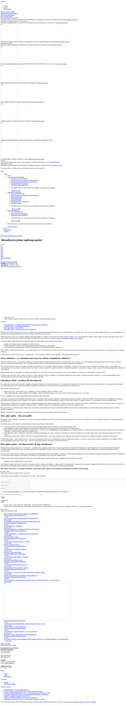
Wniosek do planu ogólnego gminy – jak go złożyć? (18, 461)
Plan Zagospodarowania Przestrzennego (11, 236)
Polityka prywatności (25, 494)
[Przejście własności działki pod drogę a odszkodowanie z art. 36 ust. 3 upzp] (37, 619)
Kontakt (3, 12)
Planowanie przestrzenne (7, 15)
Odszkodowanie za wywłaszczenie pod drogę (16, 690)
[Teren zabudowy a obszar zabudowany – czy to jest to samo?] (15, 627)
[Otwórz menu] (1, 3)
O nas (5, 7)
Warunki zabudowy (16, 200)
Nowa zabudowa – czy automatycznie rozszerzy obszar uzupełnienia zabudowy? (26, 324)
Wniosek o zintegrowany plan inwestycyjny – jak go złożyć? (20, 697)
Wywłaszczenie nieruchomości (9, 13)
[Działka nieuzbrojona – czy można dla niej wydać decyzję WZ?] (21, 529)
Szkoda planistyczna (16, 197)
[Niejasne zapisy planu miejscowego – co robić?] (11, 537)
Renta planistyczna (16, 198)
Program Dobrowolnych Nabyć (19, 183)
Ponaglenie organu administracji (19, 185)
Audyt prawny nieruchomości (19, 213)
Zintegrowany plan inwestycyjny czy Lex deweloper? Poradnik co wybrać (24, 699)
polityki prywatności (78, 702)
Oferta (6, 6)
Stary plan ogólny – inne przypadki (13, 328)
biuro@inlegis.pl (9, 663)
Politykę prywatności (14, 491)
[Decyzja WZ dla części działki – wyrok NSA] (12, 552)
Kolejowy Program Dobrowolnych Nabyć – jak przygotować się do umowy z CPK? (27, 693)
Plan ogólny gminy (16, 203)
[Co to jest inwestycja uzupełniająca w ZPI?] (13, 560)
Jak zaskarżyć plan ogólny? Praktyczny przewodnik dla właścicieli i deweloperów (26, 694)
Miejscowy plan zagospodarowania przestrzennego (25, 195)
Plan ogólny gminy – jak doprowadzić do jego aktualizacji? (20, 329)
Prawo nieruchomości (6, 16)
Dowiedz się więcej (72, 19)
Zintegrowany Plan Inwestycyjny (20, 201)
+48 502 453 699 (10, 12)
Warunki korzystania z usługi (35, 494)
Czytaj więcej (7, 520)
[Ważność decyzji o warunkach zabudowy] (12, 544)
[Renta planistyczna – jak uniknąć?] (22, 521)
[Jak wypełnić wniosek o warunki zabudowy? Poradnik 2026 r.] (21, 513)
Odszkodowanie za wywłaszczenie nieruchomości (24, 180)
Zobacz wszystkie (5, 643)
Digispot (93, 702)
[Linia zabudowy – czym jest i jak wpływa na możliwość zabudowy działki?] (16, 567)
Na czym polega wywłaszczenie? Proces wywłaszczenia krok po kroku (23, 691)
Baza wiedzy (7, 9)
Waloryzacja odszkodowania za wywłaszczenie (24, 181)
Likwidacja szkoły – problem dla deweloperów (17, 326)
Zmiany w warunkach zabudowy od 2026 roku (69, 338)
